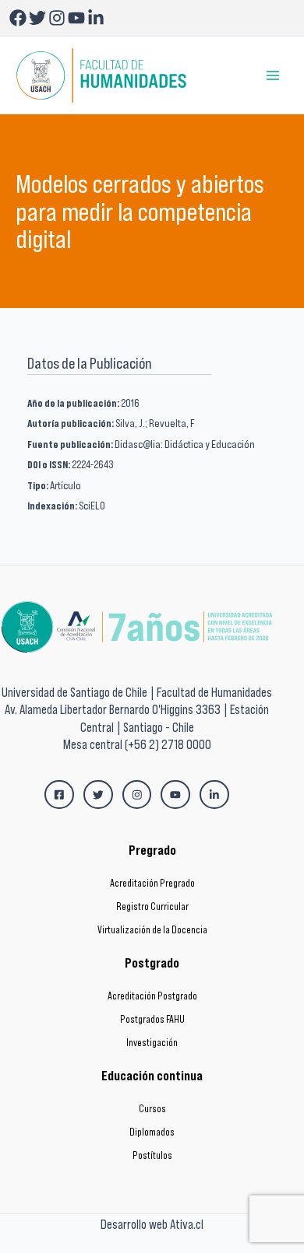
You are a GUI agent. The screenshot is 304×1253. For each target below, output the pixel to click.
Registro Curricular (152, 906)
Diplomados (152, 1132)
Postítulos (152, 1155)
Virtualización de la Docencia (152, 930)
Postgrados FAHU (152, 1019)
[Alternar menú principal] (273, 75)
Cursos (152, 1109)
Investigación (152, 1042)
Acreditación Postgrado (152, 996)
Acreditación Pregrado (152, 883)
